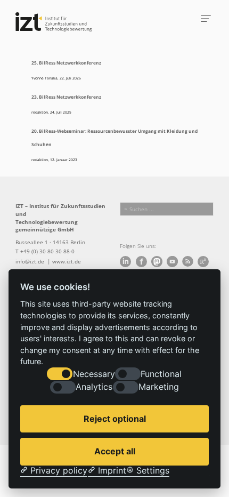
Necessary (94, 374)
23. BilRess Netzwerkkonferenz (66, 97)
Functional (161, 374)
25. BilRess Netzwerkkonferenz (66, 63)
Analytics (94, 387)
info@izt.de (30, 261)
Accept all (114, 451)
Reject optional (115, 418)
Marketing (158, 387)
